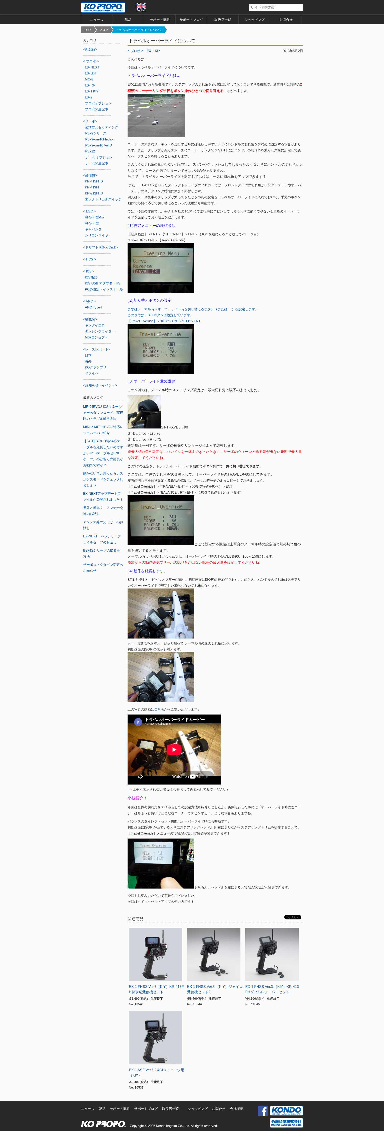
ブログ (103, 30)
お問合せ (286, 20)
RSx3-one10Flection (99, 139)
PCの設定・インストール (104, 289)
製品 (102, 1109)
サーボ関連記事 (96, 163)
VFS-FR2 (92, 223)
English (141, 10)
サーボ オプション (98, 157)
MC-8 (89, 79)
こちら (159, 709)
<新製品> (90, 49)
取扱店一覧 (222, 20)
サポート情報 (160, 20)
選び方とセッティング (101, 127)
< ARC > (89, 301)
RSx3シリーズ (95, 133)
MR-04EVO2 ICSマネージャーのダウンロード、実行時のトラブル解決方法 (103, 412)
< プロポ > (135, 51)
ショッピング (254, 20)
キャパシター (95, 229)
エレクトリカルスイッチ (103, 199)
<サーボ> (90, 121)
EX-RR (90, 85)
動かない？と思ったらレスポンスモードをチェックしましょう (103, 479)
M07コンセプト (96, 337)
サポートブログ (191, 20)
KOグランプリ (95, 367)
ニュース (96, 20)
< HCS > (89, 259)
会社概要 (236, 1109)
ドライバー (93, 373)
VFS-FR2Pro (94, 217)
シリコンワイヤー (98, 235)
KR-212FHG (94, 193)
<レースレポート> (96, 349)
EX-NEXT (92, 67)
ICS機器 (91, 277)
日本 (88, 355)
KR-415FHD (94, 181)
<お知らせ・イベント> (100, 385)
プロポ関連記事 (96, 109)
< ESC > (89, 211)
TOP (87, 30)
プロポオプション (98, 103)
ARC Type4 (93, 307)
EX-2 (88, 97)
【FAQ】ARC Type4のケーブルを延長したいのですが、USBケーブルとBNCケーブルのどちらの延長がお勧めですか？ (103, 453)
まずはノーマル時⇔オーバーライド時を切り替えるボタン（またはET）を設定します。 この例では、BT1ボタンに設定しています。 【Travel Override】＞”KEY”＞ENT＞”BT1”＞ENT (193, 315)
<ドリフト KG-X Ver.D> (100, 247)
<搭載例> (90, 319)
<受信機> (90, 175)
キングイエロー (96, 325)
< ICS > (88, 271)
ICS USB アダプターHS (102, 283)
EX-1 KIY (153, 51)
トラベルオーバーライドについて (139, 30)
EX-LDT (91, 73)
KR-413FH (92, 187)
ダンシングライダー (100, 331)
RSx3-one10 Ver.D (98, 145)
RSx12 (90, 151)
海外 (88, 361)
